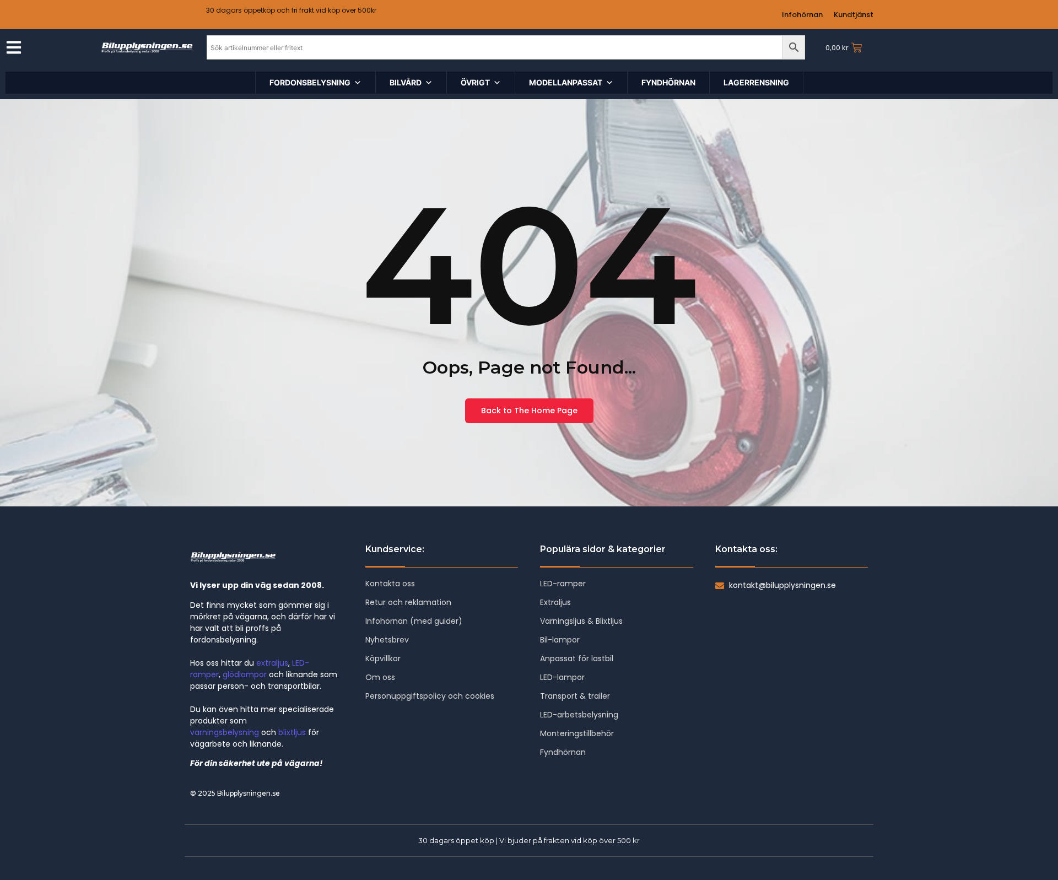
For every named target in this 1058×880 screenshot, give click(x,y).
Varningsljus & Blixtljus (581, 621)
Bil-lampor (560, 639)
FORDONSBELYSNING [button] (309, 82)
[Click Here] (14, 49)
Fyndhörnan (563, 752)
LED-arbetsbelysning (579, 714)
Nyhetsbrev (387, 639)
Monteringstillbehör (577, 733)
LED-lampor (562, 677)
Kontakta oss (390, 583)
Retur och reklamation (408, 602)
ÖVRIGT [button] (475, 82)
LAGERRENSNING (756, 82)
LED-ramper (563, 583)
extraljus (272, 662)
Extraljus (555, 602)
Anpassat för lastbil (576, 658)
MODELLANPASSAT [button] (565, 82)
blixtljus (292, 732)
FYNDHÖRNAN (668, 82)
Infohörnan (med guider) (413, 621)
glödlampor (245, 674)
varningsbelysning (224, 732)
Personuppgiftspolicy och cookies (429, 695)
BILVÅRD (406, 82)
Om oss (380, 677)
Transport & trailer (575, 695)
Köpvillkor (383, 658)
